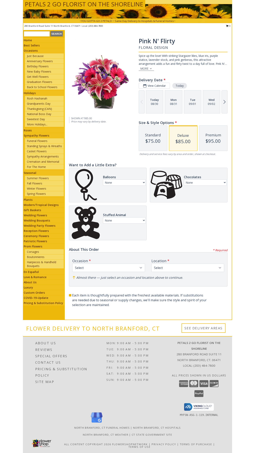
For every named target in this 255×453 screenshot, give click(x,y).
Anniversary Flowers (40, 61)
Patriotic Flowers (35, 241)
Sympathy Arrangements (43, 156)
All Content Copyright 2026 (87, 444)
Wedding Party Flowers (39, 225)
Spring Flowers (36, 194)
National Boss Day (39, 114)
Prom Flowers (33, 246)
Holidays (30, 93)
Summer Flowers (38, 178)
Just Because (35, 56)
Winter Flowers (36, 188)
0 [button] (230, 25)
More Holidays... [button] (37, 124)
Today (180, 86)
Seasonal (30, 173)
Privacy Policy (164, 444)
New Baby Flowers (39, 71)
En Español (31, 272)
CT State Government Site (152, 434)
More (144, 68)
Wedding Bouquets (37, 220)
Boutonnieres (35, 257)
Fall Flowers (34, 183)
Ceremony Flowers (36, 236)
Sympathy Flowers (36, 135)
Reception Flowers (36, 231)
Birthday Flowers (38, 66)
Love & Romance (35, 277)
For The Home (36, 167)
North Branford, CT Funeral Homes (102, 427)
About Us (30, 282)
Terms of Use (139, 447)
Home (28, 40)
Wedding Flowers (35, 215)
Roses (28, 130)
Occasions (31, 50)
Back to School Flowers (42, 87)
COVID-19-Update (36, 298)
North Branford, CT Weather (105, 434)
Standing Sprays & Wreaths (44, 146)
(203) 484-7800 (95, 25)
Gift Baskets (32, 210)
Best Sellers (32, 45)
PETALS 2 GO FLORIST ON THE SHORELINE (84, 4)
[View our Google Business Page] (96, 423)
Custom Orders (34, 292)
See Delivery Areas (203, 328)
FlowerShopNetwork (130, 444)
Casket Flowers (37, 151)
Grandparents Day (38, 103)
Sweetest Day (36, 119)
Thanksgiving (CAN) (39, 109)
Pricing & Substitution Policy (43, 303)
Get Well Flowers (38, 77)
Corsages (33, 252)
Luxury (28, 287)
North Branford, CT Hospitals (157, 427)
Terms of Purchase (196, 444)
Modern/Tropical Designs (41, 205)
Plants (28, 200)
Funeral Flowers (37, 141)
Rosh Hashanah (37, 98)
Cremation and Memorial (43, 161)
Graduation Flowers (39, 82)
